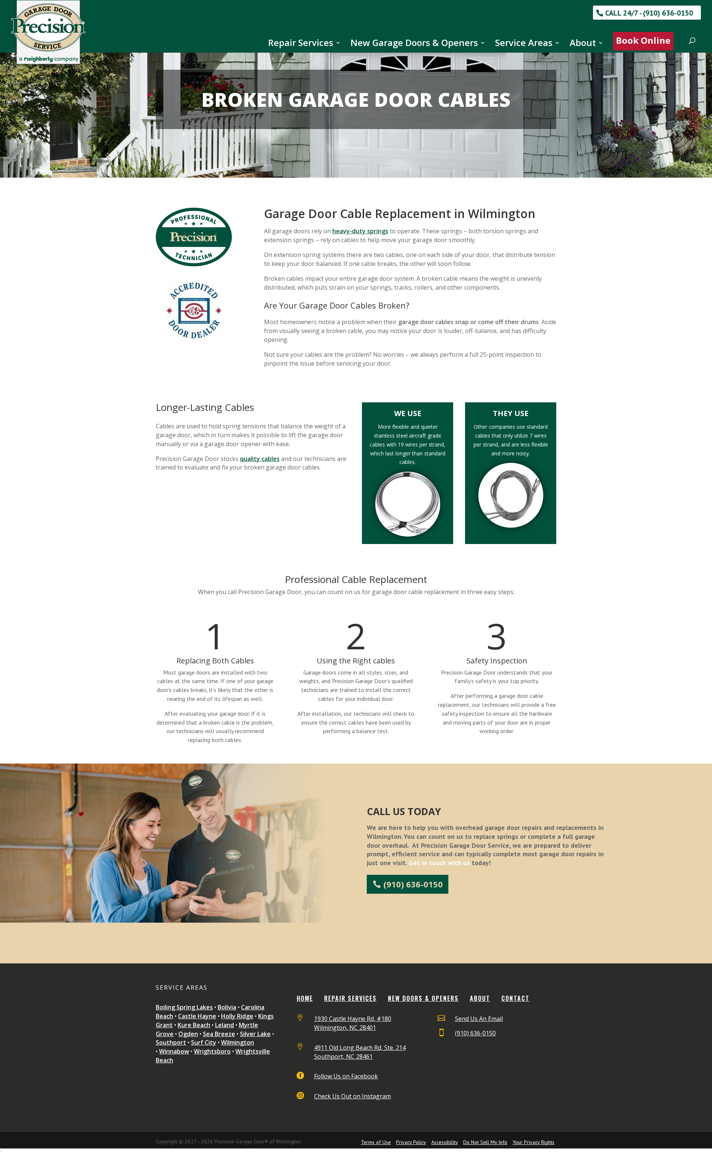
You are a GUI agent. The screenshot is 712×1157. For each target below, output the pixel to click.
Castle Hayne (197, 1016)
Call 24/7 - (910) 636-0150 (649, 13)
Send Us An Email (479, 1019)
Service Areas (524, 44)
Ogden (188, 1034)
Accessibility (444, 1142)
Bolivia (227, 1007)
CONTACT (515, 998)
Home (305, 998)
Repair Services (300, 44)
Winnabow (174, 1051)
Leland (224, 1025)
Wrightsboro (212, 1051)
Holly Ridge (237, 1016)
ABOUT (480, 998)
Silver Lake (255, 1034)
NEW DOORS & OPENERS (423, 998)
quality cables (260, 459)
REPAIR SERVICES (350, 998)
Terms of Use (376, 1142)
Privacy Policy (411, 1142)
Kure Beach (194, 1025)
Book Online (643, 40)
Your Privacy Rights (533, 1142)
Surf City (203, 1042)
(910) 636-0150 (413, 884)
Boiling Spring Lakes (184, 1007)
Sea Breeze (219, 1034)
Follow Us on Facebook (346, 1076)
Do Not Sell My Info (485, 1142)
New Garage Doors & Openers (414, 44)
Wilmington (237, 1042)
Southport (171, 1042)
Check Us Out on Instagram (352, 1096)
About (583, 44)
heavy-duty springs (360, 231)
